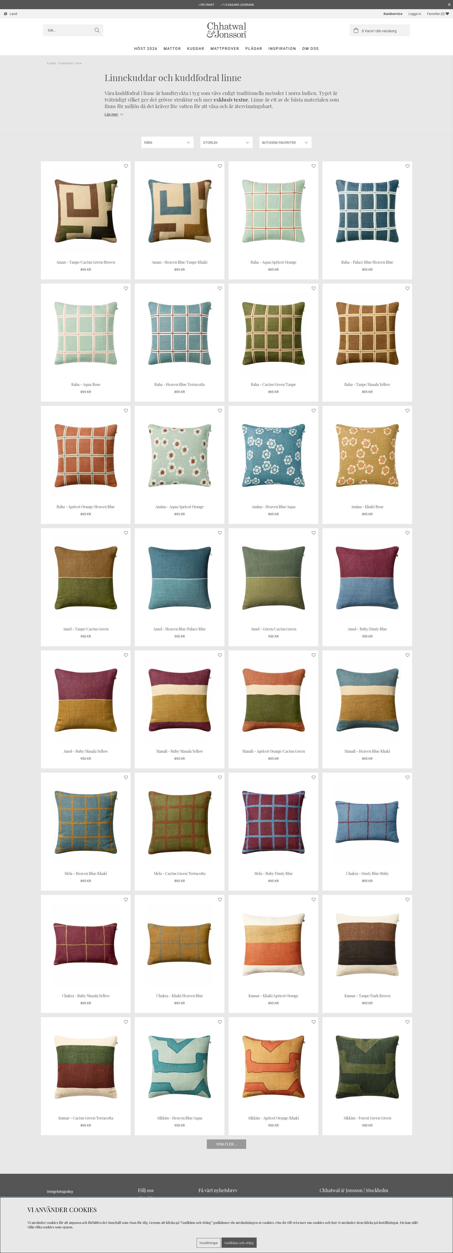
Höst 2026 (146, 48)
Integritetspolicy (60, 1192)
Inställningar (208, 1243)
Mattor (172, 48)
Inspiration (282, 48)
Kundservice (393, 14)
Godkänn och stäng (239, 1242)
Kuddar (195, 48)
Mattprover (225, 48)
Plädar (253, 48)
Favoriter (436, 14)
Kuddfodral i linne (70, 63)
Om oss (310, 48)
